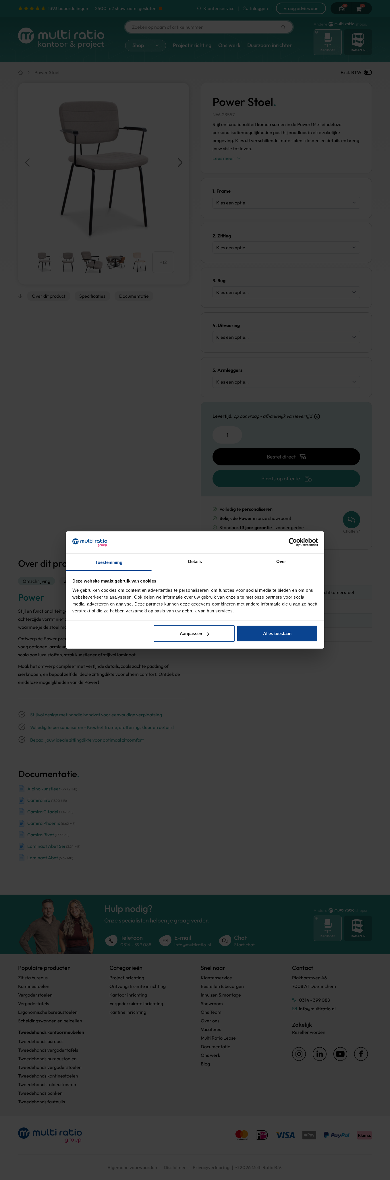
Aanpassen (191, 633)
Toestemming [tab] (108, 562)
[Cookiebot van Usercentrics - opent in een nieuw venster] (293, 542)
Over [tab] (281, 561)
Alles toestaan (277, 633)
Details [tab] (195, 561)
